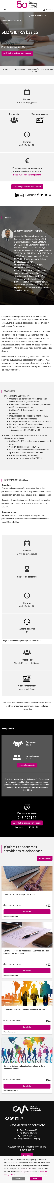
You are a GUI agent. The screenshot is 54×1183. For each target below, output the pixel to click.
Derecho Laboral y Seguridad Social (19, 894)
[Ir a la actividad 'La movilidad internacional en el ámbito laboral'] (27, 993)
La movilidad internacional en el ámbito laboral (24, 1010)
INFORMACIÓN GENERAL (33, 71)
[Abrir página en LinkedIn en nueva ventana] (17, 1119)
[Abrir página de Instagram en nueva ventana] (21, 1119)
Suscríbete (27, 1156)
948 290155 (27, 818)
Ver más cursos (44, 858)
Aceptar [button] (36, 1179)
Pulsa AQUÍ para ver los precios (27, 175)
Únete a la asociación (27, 765)
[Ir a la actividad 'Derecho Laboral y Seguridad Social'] (27, 878)
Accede (49, 10)
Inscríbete (27, 912)
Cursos (10, 21)
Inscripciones (47, 70)
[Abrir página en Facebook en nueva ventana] (7, 1119)
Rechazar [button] (18, 1179)
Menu (6, 10)
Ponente (7, 70)
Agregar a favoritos (36, 15)
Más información (10, 917)
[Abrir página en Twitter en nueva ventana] (12, 1119)
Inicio (4, 21)
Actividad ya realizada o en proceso (17, 53)
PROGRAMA (20, 70)
